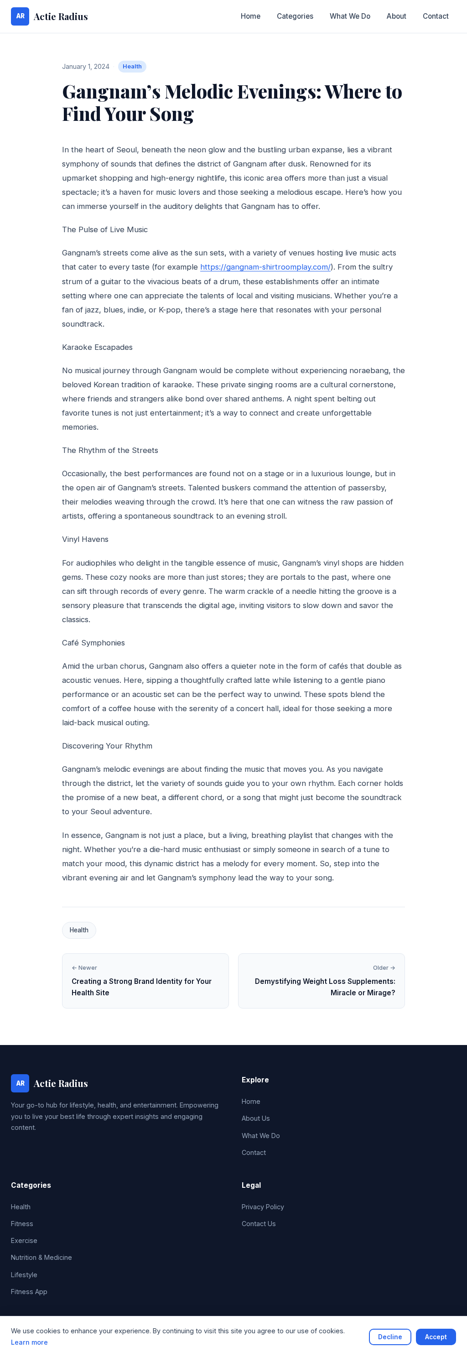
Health (132, 66)
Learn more (29, 1342)
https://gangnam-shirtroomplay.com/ (265, 266)
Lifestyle (24, 1275)
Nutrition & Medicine (41, 1257)
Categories (295, 16)
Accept (436, 1337)
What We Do (350, 16)
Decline (390, 1337)
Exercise (24, 1240)
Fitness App (29, 1291)
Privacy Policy (263, 1207)
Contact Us (259, 1223)
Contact (436, 16)
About (396, 16)
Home (250, 16)
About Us (256, 1118)
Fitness (22, 1223)
